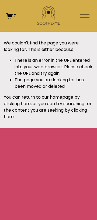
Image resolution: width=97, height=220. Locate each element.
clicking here (17, 104)
